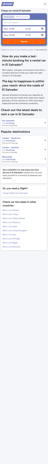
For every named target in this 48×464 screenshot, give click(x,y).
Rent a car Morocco (11, 222)
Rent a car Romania (11, 246)
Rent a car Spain (10, 226)
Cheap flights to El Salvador (15, 193)
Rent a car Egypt (10, 242)
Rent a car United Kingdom (15, 230)
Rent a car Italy (9, 234)
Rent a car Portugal (11, 238)
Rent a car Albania (11, 210)
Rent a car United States (14, 218)
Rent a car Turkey (10, 214)
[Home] (7, 4)
